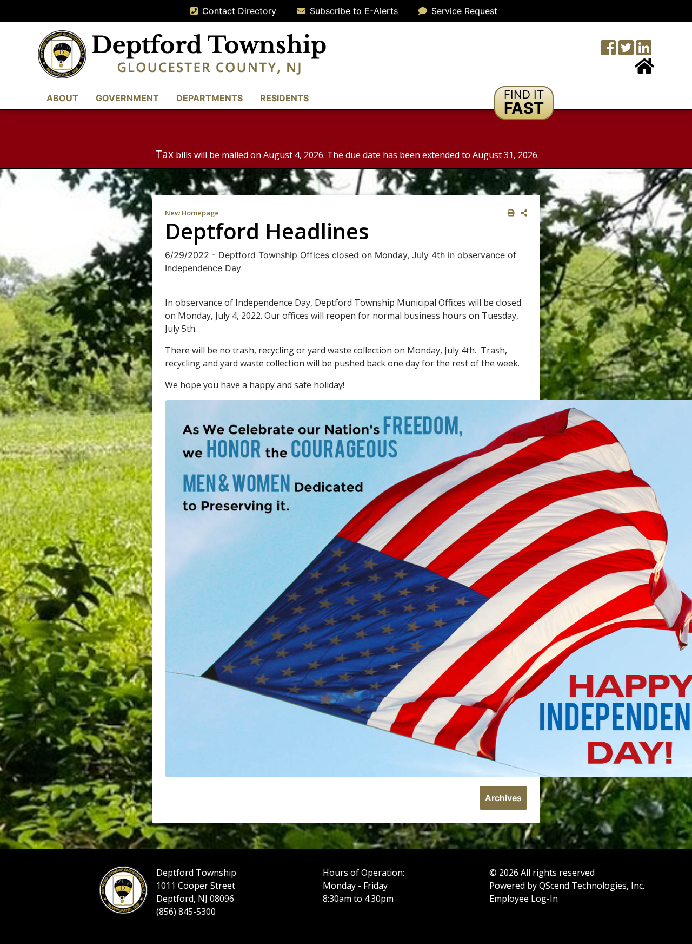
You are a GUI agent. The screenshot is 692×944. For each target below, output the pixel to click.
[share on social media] (522, 213)
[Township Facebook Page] (608, 50)
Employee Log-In (523, 898)
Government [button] (127, 98)
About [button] (62, 98)
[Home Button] (644, 69)
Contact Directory (239, 10)
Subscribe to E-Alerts (354, 10)
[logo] (182, 53)
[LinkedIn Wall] (643, 50)
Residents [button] (284, 98)
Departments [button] (209, 98)
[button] (524, 103)
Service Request (464, 10)
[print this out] (509, 213)
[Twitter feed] (626, 50)
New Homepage (192, 213)
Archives (503, 797)
